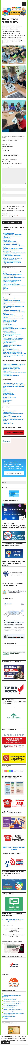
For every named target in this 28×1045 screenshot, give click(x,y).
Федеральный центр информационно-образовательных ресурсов (12, 1010)
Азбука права (6, 309)
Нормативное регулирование (11, 368)
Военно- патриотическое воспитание (13, 338)
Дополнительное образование (15, 139)
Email (4, 193)
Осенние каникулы (8, 348)
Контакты (6, 401)
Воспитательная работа (9, 321)
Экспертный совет (8, 331)
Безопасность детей (8, 324)
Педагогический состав (9, 241)
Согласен (5, 1042)
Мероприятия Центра (9, 283)
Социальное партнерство (10, 417)
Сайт (3, 200)
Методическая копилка (9, 341)
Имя (3, 187)
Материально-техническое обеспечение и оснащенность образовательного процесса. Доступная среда (14, 245)
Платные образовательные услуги (13, 248)
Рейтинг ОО (6, 323)
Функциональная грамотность (11, 334)
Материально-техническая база (12, 280)
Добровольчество (8, 342)
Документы (6, 237)
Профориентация (8, 327)
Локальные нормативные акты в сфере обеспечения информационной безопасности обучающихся (14, 366)
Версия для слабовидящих (15, 432)
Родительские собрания (10, 320)
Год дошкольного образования (11, 297)
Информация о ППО (8, 412)
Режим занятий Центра (9, 281)
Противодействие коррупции (11, 300)
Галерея (5, 290)
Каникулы (5, 140)
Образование (6, 238)
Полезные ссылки (8, 423)
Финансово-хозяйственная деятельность (10, 250)
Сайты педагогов (7, 335)
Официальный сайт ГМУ (10, 999)
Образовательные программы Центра (13, 277)
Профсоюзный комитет (9, 411)
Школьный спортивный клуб (11, 310)
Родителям (6, 398)
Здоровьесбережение (9, 394)
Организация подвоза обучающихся (13, 337)
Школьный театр (8, 314)
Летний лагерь (12, 140)
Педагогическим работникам (11, 370)
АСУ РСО (5, 299)
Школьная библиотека (9, 332)
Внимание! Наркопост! (9, 330)
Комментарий (7, 167)
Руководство (6, 240)
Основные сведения (8, 233)
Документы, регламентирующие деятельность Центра (12, 275)
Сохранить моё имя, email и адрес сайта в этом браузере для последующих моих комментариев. (13, 208)
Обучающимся (7, 371)
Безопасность (7, 396)
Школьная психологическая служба (13, 318)
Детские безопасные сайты (11, 375)
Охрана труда (7, 415)
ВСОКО (5, 390)
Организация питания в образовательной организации (12, 260)
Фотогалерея (6, 403)
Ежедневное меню (8, 304)
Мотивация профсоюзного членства (13, 413)
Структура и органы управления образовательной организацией (12, 235)
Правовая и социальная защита (12, 416)
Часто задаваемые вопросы (10, 349)
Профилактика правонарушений (12, 339)
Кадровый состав (8, 393)
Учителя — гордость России (11, 344)
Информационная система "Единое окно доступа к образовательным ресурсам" (13, 1002)
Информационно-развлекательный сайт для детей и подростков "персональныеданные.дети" (13, 1015)
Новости (5, 288)
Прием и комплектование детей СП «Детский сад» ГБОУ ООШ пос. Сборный (14, 384)
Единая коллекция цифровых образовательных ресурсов (10, 1006)
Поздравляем (7, 422)
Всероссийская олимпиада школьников (14, 328)
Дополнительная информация (11, 284)
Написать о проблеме (14, 473)
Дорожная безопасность (10, 325)
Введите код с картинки (9, 216)
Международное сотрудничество (12, 258)
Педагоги (5, 278)
